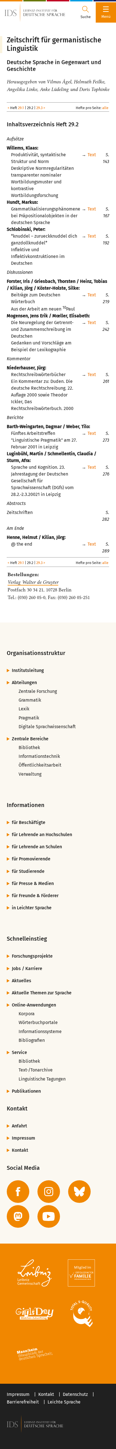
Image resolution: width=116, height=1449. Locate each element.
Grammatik (30, 700)
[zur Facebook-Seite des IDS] (18, 1191)
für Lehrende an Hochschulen (42, 834)
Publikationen (26, 1091)
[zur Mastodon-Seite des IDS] (18, 1216)
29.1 (21, 108)
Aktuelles (21, 980)
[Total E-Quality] (81, 1313)
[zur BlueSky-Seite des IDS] (79, 1191)
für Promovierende (31, 859)
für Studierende (28, 871)
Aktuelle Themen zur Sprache (42, 992)
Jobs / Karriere (27, 968)
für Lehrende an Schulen (37, 846)
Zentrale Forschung (38, 691)
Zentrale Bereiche (30, 738)
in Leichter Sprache (32, 907)
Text (92, 154)
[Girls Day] (34, 1313)
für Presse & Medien (33, 883)
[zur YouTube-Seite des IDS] (48, 1216)
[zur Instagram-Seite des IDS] (48, 1191)
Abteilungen (24, 682)
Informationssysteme (40, 1031)
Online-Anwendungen (34, 1005)
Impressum (23, 1138)
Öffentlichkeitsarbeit (40, 765)
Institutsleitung (28, 670)
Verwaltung (30, 774)
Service (19, 1052)
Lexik (24, 709)
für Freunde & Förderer (35, 895)
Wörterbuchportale (38, 1022)
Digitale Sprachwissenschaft (47, 726)
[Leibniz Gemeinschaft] (34, 1273)
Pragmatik (29, 718)
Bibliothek (29, 747)
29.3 (39, 108)
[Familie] (81, 1273)
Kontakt (20, 1150)
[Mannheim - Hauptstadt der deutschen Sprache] (34, 1354)
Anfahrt (19, 1126)
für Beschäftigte (28, 822)
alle (105, 108)
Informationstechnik (39, 756)
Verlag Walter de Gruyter (33, 582)
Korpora (27, 1013)
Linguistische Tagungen (42, 1079)
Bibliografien (32, 1040)
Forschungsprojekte (32, 956)
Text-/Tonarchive (36, 1070)
